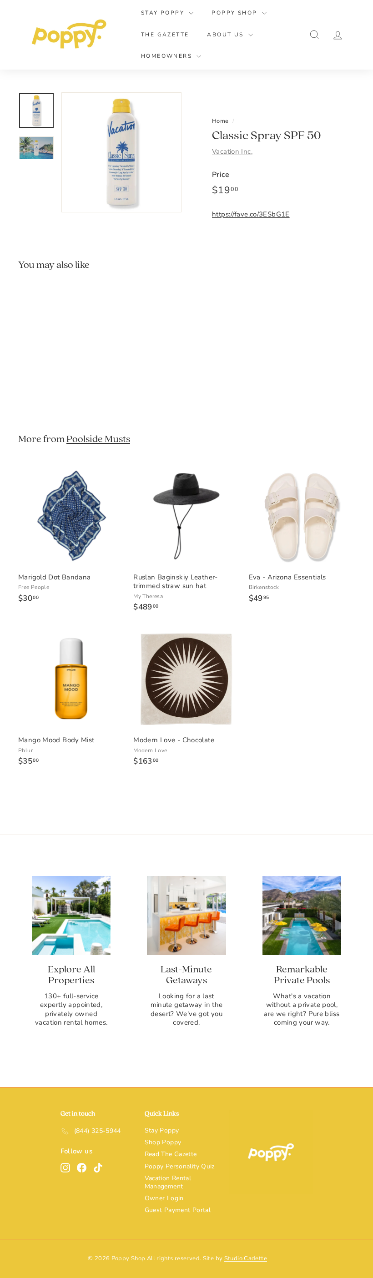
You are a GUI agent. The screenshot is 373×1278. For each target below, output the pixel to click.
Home (220, 121)
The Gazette (165, 34)
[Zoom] (121, 152)
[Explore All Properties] (71, 915)
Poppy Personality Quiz (180, 1166)
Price (220, 175)
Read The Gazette (171, 1154)
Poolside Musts (98, 439)
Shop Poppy (163, 1142)
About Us (226, 34)
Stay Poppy (163, 12)
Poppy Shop (235, 12)
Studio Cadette (245, 1258)
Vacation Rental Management (168, 1182)
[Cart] (354, 34)
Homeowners (167, 56)
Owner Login (164, 1198)
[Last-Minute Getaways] (186, 915)
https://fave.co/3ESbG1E (251, 214)
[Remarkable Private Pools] (301, 915)
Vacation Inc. (232, 151)
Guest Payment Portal (178, 1210)
